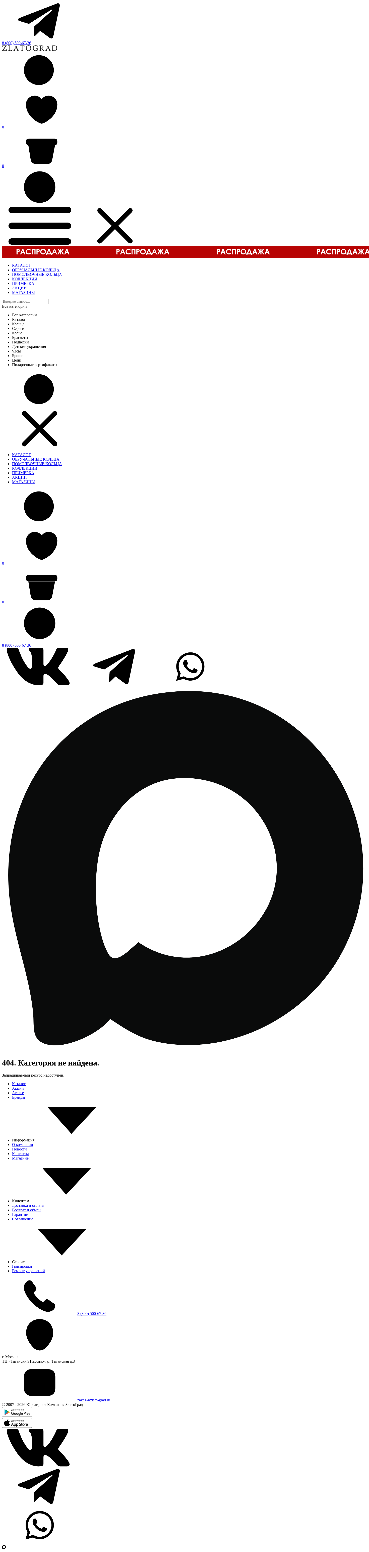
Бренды (18, 1097)
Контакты (20, 1153)
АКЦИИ (19, 288)
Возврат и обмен (26, 1210)
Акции (18, 1088)
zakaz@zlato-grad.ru (93, 1400)
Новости (19, 1149)
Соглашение (22, 1219)
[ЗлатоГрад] (29, 50)
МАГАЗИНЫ (23, 292)
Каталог (19, 1084)
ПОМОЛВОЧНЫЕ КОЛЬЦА (37, 274)
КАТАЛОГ (21, 265)
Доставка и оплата (28, 1205)
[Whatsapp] (190, 684)
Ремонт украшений (28, 1271)
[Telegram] (39, 38)
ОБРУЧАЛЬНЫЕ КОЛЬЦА (35, 270)
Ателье (18, 1093)
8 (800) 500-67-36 (16, 43)
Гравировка (22, 1266)
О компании (22, 1144)
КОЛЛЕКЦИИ (24, 279)
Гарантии (20, 1214)
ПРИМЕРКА (23, 283)
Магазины (21, 1158)
